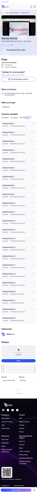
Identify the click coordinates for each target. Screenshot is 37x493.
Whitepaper (5, 443)
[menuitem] (9, 418)
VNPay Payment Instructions (6, 451)
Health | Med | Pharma (12, 13)
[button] (18, 125)
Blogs (3, 446)
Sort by (4, 377)
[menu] (9, 424)
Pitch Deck (5, 439)
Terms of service (24, 451)
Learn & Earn (5, 428)
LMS (2, 425)
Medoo (11, 485)
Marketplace (5, 418)
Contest (21, 428)
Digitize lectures (24, 422)
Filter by (22, 377)
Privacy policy (23, 454)
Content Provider (6, 422)
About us (22, 441)
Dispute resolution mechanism (25, 462)
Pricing (21, 432)
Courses (21, 425)
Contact (21, 444)
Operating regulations (26, 458)
